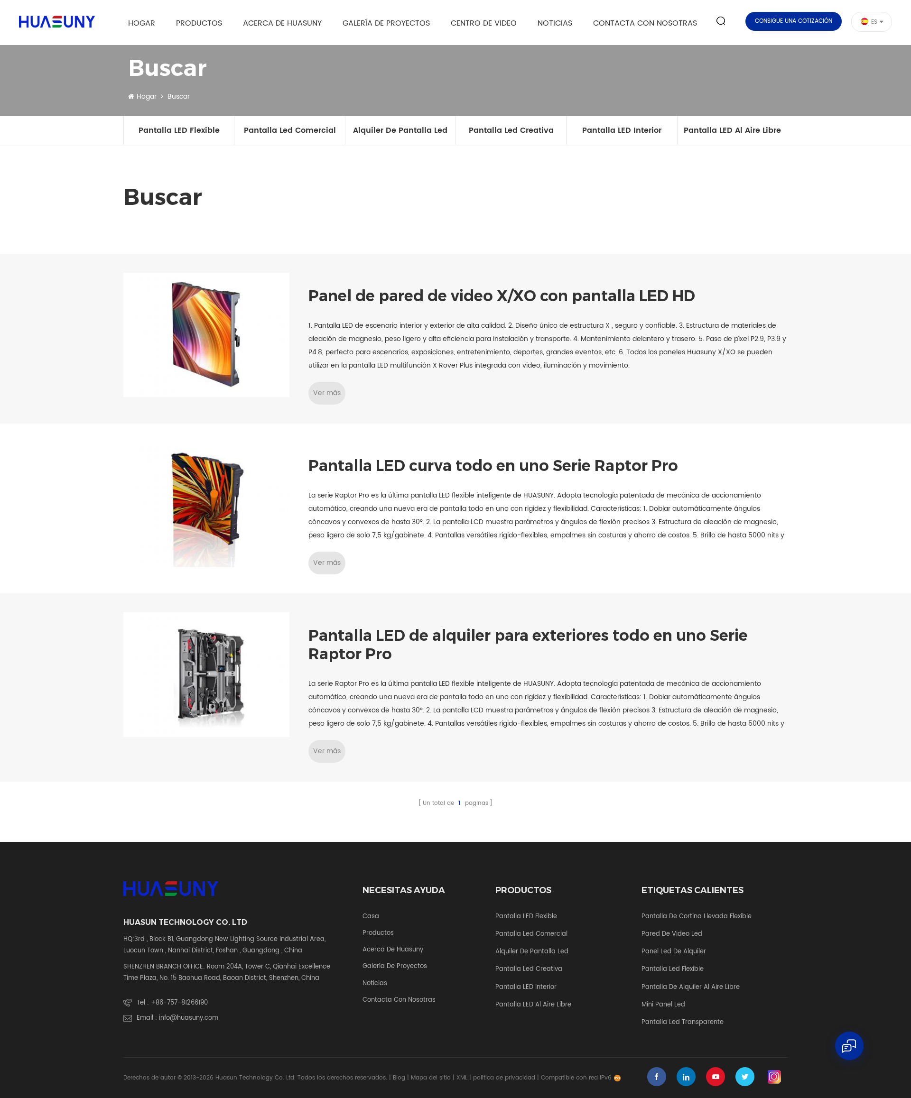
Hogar (141, 23)
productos (378, 933)
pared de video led (671, 934)
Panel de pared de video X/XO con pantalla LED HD (501, 296)
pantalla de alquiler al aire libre (690, 987)
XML (461, 1077)
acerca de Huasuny (282, 23)
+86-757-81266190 (179, 1003)
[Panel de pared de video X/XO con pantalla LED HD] (206, 335)
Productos (199, 23)
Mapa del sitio (431, 1077)
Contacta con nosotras (645, 23)
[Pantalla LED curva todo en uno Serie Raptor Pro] (206, 505)
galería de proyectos (386, 23)
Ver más (327, 393)
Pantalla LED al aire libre (732, 130)
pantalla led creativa (511, 130)
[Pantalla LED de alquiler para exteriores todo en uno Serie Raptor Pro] (206, 674)
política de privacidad (504, 1077)
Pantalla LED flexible (179, 130)
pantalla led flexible (672, 969)
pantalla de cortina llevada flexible (696, 917)
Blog (399, 1077)
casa (371, 917)
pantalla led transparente (682, 1022)
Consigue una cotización (793, 21)
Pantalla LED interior (621, 130)
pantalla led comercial (290, 130)
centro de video (484, 23)
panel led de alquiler (673, 952)
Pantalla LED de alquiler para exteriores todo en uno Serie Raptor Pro (528, 645)
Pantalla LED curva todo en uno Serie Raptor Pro (493, 466)
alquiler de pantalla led (400, 130)
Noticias (555, 23)
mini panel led (663, 1005)
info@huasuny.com (188, 1018)
